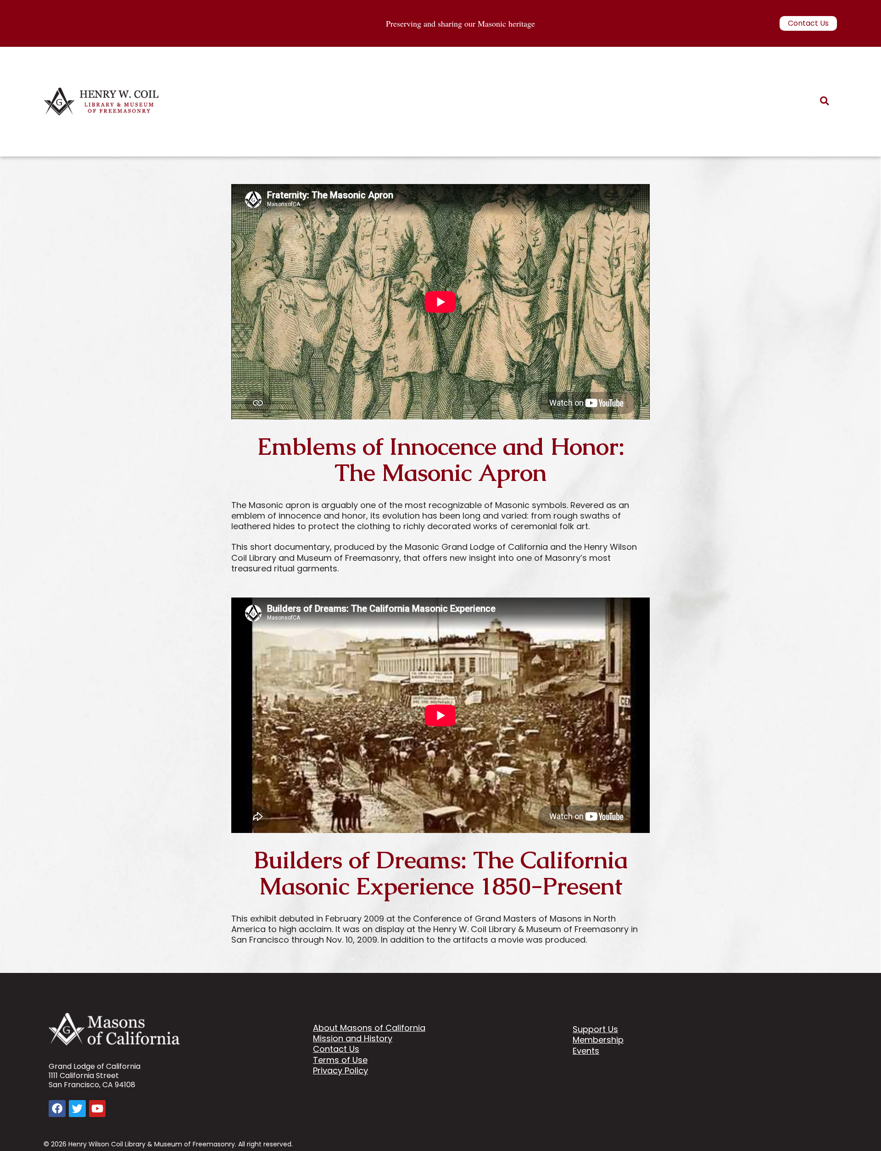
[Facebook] (57, 1108)
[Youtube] (97, 1108)
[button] (824, 101)
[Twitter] (77, 1108)
